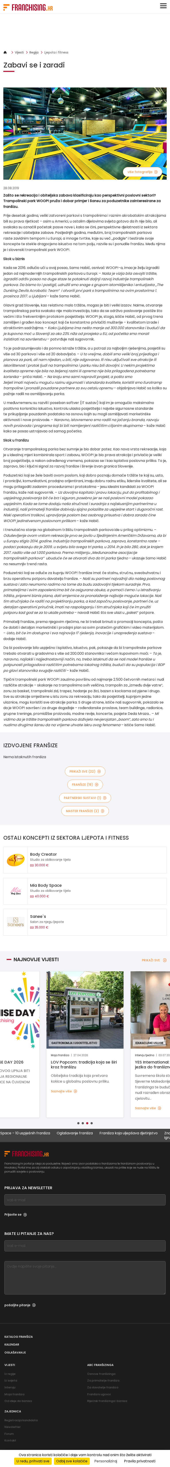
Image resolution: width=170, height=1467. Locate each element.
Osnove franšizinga (101, 1374)
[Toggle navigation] (163, 5)
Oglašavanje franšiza (55, 1133)
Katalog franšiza (18, 1337)
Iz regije (9, 1374)
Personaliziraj (105, 1461)
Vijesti (19, 52)
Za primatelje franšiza (103, 1380)
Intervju (9, 1387)
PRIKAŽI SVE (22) (82, 771)
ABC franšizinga (100, 1365)
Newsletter (12, 1427)
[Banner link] (85, 32)
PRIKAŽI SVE (151, 960)
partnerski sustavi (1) (82, 798)
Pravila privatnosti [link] (139, 1461)
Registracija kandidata (21, 1420)
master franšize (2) (82, 811)
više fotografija (140, 172)
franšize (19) (82, 784)
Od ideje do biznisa (18, 1401)
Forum (9, 1434)
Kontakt (10, 1440)
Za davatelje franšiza (102, 1387)
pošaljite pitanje (17, 1305)
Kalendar (11, 1344)
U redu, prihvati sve (32, 1461)
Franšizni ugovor (99, 1394)
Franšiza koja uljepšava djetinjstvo (109, 1133)
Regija (34, 52)
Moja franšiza (14, 1394)
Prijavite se (12, 1214)
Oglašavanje (15, 1352)
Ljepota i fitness (56, 52)
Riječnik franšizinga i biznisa (107, 1401)
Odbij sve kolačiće (71, 1461)
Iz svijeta (10, 1380)
